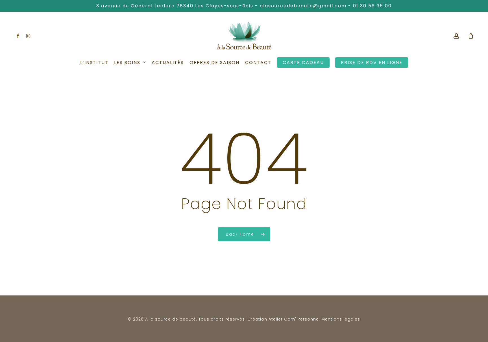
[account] (456, 36)
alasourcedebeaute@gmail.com (303, 6)
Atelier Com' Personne (294, 319)
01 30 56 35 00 (372, 6)
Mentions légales (340, 319)
